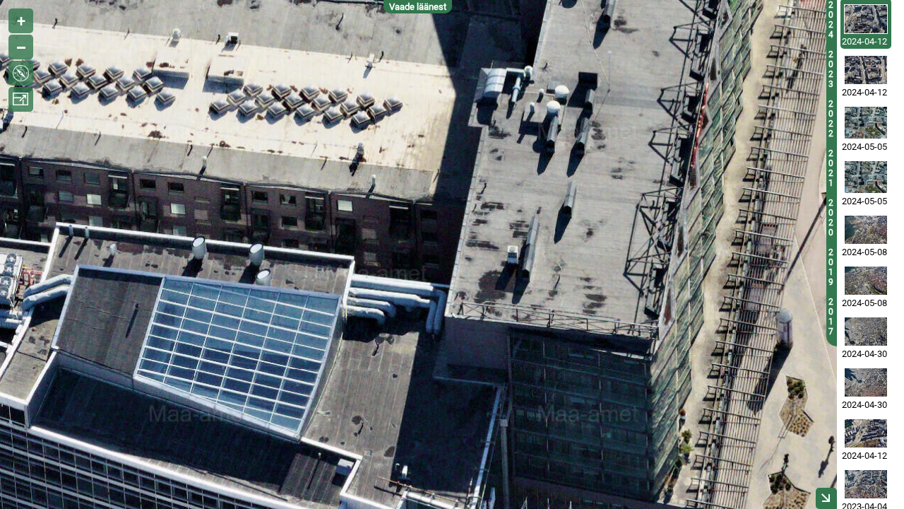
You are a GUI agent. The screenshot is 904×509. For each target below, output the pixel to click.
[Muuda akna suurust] (20, 99)
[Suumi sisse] (20, 20)
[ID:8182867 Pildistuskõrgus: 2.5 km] (866, 331)
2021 (830, 168)
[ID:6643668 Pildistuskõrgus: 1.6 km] (866, 484)
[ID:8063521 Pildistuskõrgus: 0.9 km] (866, 70)
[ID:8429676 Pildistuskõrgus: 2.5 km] (866, 230)
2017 (830, 317)
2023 (830, 69)
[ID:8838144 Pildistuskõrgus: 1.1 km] (866, 122)
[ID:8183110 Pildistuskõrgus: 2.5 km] (866, 382)
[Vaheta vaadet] (20, 73)
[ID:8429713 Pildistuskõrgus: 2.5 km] (866, 281)
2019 (830, 267)
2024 (830, 20)
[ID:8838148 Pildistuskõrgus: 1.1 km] (866, 177)
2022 (830, 119)
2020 (830, 218)
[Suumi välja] (20, 47)
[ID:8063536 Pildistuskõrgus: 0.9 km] (866, 19)
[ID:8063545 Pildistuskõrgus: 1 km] (866, 433)
